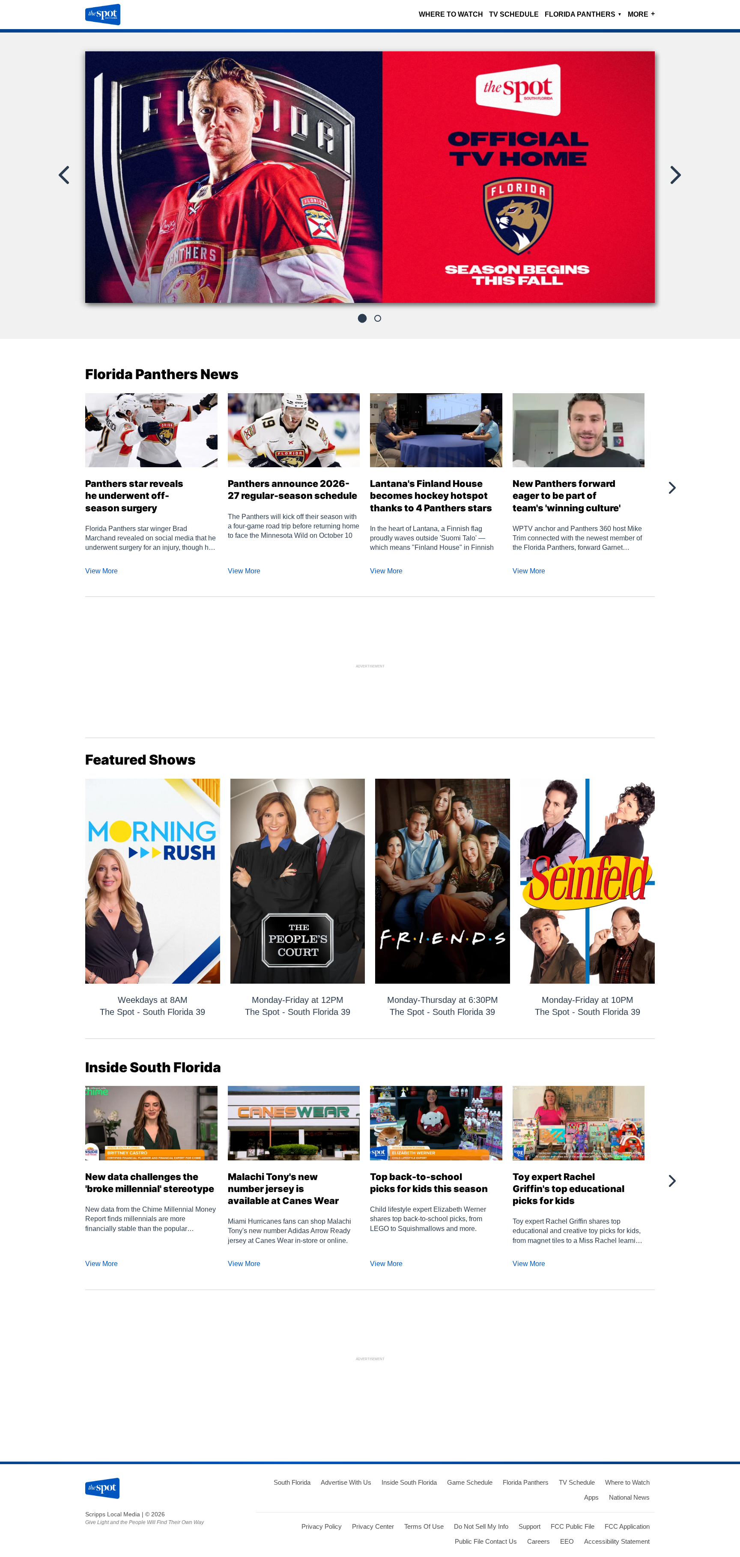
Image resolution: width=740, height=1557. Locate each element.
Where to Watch (451, 14)
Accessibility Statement (617, 1541)
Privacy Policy (321, 1526)
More (641, 14)
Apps (591, 1497)
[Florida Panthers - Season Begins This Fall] (370, 180)
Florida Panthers (583, 14)
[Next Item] (675, 175)
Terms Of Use (424, 1526)
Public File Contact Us (486, 1541)
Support (529, 1526)
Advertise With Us (346, 1482)
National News (629, 1497)
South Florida (292, 1482)
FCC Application (627, 1526)
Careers (538, 1541)
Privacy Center (373, 1526)
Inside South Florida (409, 1482)
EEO (567, 1541)
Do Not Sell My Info (481, 1526)
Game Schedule (469, 1482)
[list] (370, 177)
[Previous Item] (65, 175)
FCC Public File (572, 1526)
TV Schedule (514, 14)
